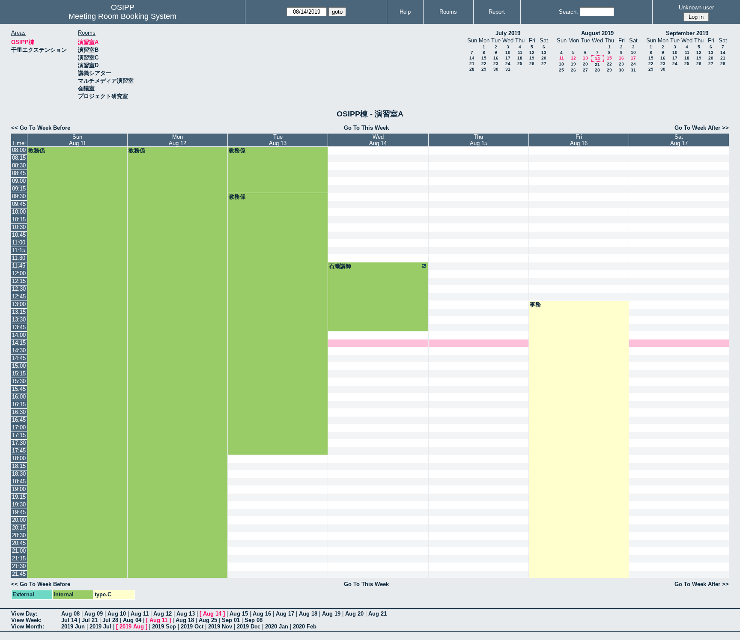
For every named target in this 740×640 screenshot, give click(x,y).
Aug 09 (93, 613)
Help (405, 12)
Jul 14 (69, 620)
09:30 (19, 196)
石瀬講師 (340, 266)
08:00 (19, 150)
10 (507, 52)
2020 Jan (276, 626)
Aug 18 (308, 613)
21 (471, 63)
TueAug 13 (277, 140)
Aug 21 (377, 613)
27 (543, 63)
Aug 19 (331, 613)
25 (519, 63)
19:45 (19, 512)
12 (531, 52)
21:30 (19, 566)
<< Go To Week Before (40, 128)
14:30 (19, 350)
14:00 (19, 335)
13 (543, 52)
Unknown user (696, 7)
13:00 (19, 304)
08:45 (19, 173)
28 (471, 69)
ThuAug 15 (478, 140)
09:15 (19, 188)
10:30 (19, 227)
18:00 (19, 458)
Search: (568, 12)
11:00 (18, 242)
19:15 (19, 497)
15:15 (19, 373)
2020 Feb (304, 626)
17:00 (19, 427)
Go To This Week (366, 128)
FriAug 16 (579, 140)
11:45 (18, 265)
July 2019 (507, 33)
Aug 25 (208, 620)
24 (507, 63)
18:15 (19, 466)
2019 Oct (192, 626)
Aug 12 (162, 613)
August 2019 (597, 33)
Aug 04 (132, 620)
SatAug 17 (679, 140)
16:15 (19, 404)
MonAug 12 (177, 140)
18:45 (19, 481)
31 (507, 69)
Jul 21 (90, 620)
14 (471, 58)
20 (543, 58)
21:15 (19, 558)
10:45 (19, 235)
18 (519, 58)
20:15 (19, 527)
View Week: (26, 620)
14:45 (19, 358)
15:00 (19, 366)
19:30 (19, 504)
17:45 (19, 450)
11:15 (18, 250)
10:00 (19, 211)
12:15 (19, 281)
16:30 (19, 412)
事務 (535, 304)
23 (495, 63)
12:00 (19, 273)
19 (531, 58)
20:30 (19, 535)
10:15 (19, 219)
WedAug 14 (378, 140)
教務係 (36, 150)
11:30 (18, 258)
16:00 (19, 396)
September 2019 (687, 33)
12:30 (19, 289)
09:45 (19, 204)
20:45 (19, 543)
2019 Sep (164, 626)
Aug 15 (239, 613)
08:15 (19, 158)
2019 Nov (220, 626)
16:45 (19, 420)
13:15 (19, 312)
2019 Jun (73, 626)
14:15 (19, 342)
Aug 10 (116, 613)
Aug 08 (70, 613)
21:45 (19, 574)
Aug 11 (140, 613)
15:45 (19, 389)
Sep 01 (231, 620)
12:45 (19, 296)
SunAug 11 (77, 140)
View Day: (24, 613)
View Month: (27, 626)
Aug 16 (262, 613)
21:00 (19, 551)
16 (495, 58)
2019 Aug (131, 626)
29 (483, 69)
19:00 (19, 489)
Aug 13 (185, 613)
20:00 (19, 520)
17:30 (19, 443)
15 (483, 58)
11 (520, 52)
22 (483, 63)
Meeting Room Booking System (122, 16)
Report (497, 12)
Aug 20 (354, 613)
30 (495, 69)
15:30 (19, 381)
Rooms (448, 12)
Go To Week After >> (701, 128)
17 (507, 58)
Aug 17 (285, 613)
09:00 (19, 181)
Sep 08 (254, 620)
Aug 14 (212, 613)
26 (531, 63)
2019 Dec (248, 626)
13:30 (19, 319)
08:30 (19, 165)
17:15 (19, 435)
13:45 (19, 327)
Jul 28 (110, 620)
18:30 (19, 473)
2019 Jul (100, 626)
